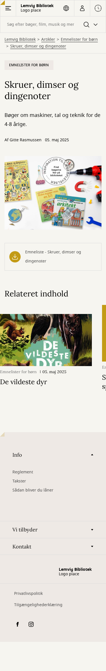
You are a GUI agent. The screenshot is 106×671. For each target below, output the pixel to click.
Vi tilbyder (25, 529)
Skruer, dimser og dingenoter (38, 46)
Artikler (48, 39)
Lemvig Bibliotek (20, 39)
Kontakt (21, 546)
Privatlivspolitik (28, 594)
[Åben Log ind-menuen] (82, 8)
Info (17, 455)
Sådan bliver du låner (32, 490)
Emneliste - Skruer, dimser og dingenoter (53, 256)
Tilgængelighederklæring (38, 605)
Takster (19, 481)
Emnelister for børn (79, 39)
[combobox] (53, 24)
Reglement (22, 472)
